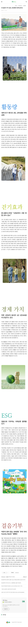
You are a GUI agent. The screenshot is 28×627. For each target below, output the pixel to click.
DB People (20, 5)
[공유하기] (6, 573)
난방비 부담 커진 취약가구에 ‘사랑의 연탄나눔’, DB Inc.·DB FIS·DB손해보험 (12, 592)
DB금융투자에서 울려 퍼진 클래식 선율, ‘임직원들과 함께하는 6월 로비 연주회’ (13, 579)
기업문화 (24, 5)
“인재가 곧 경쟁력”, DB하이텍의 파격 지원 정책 (8, 589)
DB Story (5, 600)
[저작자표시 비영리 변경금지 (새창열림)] (17, 572)
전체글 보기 (25, 576)
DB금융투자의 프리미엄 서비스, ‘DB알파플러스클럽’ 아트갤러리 (11, 582)
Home (16, 5)
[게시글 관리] (8, 573)
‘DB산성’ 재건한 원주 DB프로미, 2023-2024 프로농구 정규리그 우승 (11, 586)
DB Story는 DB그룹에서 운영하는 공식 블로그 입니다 (11, 606)
